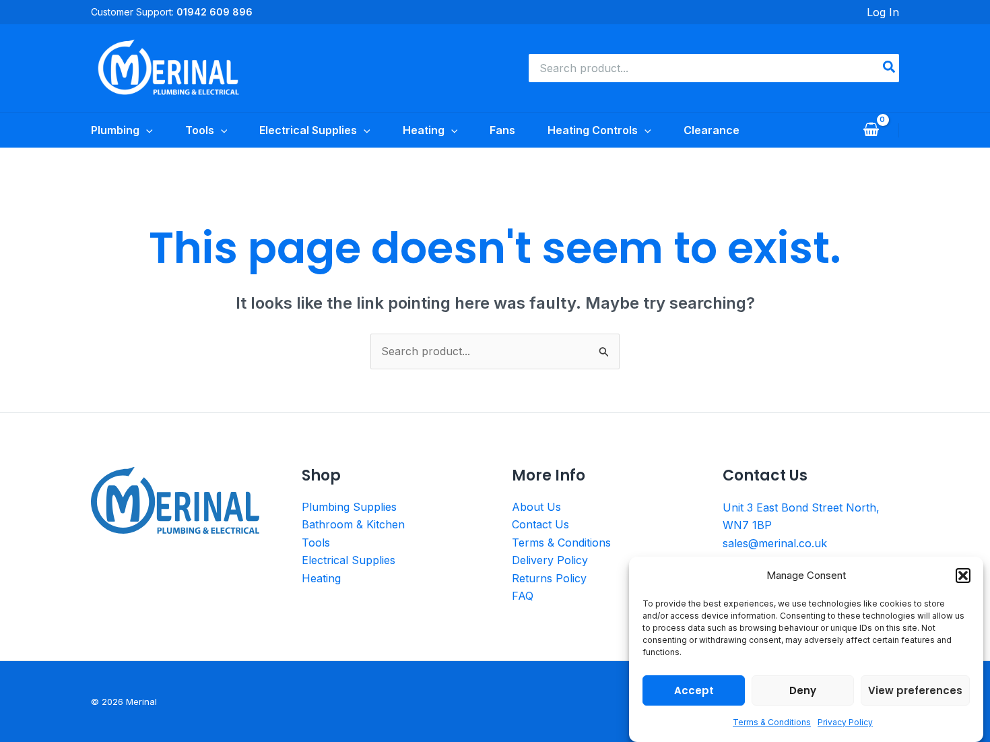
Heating (321, 578)
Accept (694, 690)
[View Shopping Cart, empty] (871, 130)
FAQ (522, 595)
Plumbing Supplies (349, 507)
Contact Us (540, 524)
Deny (802, 690)
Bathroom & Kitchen (353, 524)
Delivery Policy (550, 560)
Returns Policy (549, 578)
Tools (316, 542)
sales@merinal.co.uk (775, 543)
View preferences (915, 690)
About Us (536, 507)
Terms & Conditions (772, 723)
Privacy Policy (845, 723)
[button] (963, 575)
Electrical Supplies (348, 560)
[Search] (889, 68)
